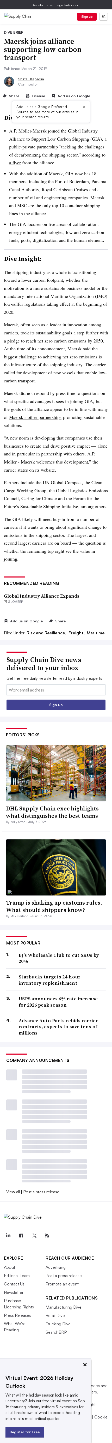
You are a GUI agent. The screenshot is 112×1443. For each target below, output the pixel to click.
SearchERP (56, 1332)
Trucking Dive (58, 1323)
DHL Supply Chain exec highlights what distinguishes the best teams (52, 812)
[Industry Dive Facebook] (21, 1235)
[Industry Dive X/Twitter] (34, 1235)
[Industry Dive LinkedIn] (8, 1235)
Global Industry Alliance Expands (41, 596)
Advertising (56, 1267)
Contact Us (14, 1283)
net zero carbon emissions (62, 341)
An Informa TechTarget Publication (56, 5)
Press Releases (17, 1315)
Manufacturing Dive (64, 1307)
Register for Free (25, 1432)
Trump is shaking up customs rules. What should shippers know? (54, 906)
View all (13, 1191)
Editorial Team (17, 1275)
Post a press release (41, 1191)
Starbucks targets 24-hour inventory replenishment (50, 980)
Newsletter (13, 1292)
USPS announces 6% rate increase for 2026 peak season (58, 1002)
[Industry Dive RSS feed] (47, 1235)
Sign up (87, 17)
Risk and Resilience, (47, 632)
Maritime (96, 632)
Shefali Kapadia (31, 79)
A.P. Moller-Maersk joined (34, 131)
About (9, 1267)
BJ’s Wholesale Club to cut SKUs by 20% (59, 958)
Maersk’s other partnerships (35, 417)
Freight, (77, 632)
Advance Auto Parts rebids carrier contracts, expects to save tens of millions (58, 1027)
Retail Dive (55, 1315)
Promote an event (62, 1283)
